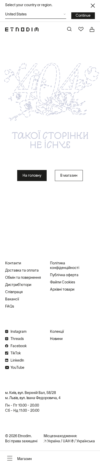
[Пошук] (69, 29)
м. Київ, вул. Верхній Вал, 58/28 (30, 393)
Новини (56, 339)
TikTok (16, 353)
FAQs (9, 306)
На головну (32, 175)
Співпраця (14, 292)
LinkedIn (17, 360)
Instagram (19, 331)
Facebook (19, 346)
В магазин (68, 175)
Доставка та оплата (22, 270)
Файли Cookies (62, 282)
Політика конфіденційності (64, 265)
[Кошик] (92, 29)
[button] (35, 15)
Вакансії (12, 299)
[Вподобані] (81, 29)
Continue (83, 15)
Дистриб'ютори (18, 285)
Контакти (13, 263)
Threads (17, 339)
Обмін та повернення (23, 277)
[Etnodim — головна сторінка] (21, 29)
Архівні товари (62, 289)
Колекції (57, 331)
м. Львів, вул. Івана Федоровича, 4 (33, 398)
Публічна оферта (64, 275)
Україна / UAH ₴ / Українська (71, 441)
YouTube (17, 367)
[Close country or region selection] (93, 6)
